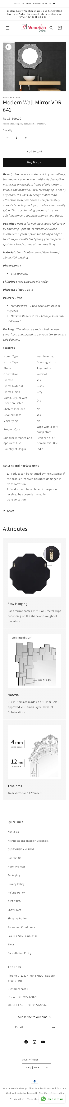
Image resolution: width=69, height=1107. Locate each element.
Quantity (7, 130)
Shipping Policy (17, 918)
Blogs (11, 944)
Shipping (20, 124)
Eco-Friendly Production (23, 936)
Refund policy (57, 1093)
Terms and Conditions (21, 927)
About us (13, 832)
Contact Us (14, 858)
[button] (7, 28)
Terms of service (35, 1099)
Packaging (14, 875)
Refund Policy (16, 892)
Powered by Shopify (37, 1093)
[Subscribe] (53, 1027)
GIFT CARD (14, 901)
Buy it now (34, 162)
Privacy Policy (16, 884)
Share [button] (10, 511)
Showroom (14, 910)
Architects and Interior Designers (28, 840)
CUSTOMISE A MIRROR (21, 849)
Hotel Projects (16, 866)
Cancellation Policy (19, 953)
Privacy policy (17, 1099)
